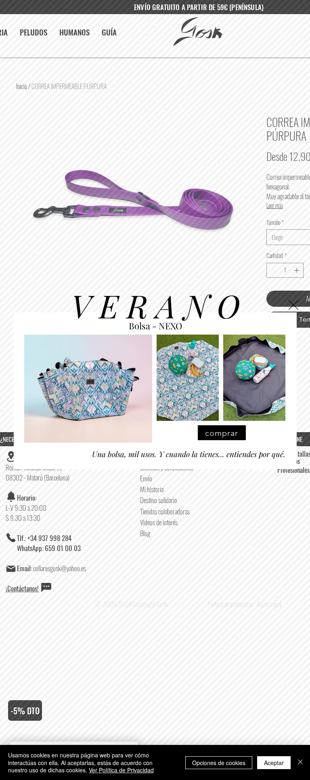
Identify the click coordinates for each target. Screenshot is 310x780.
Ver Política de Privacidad (121, 770)
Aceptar (274, 763)
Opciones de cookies (218, 763)
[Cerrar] (300, 762)
